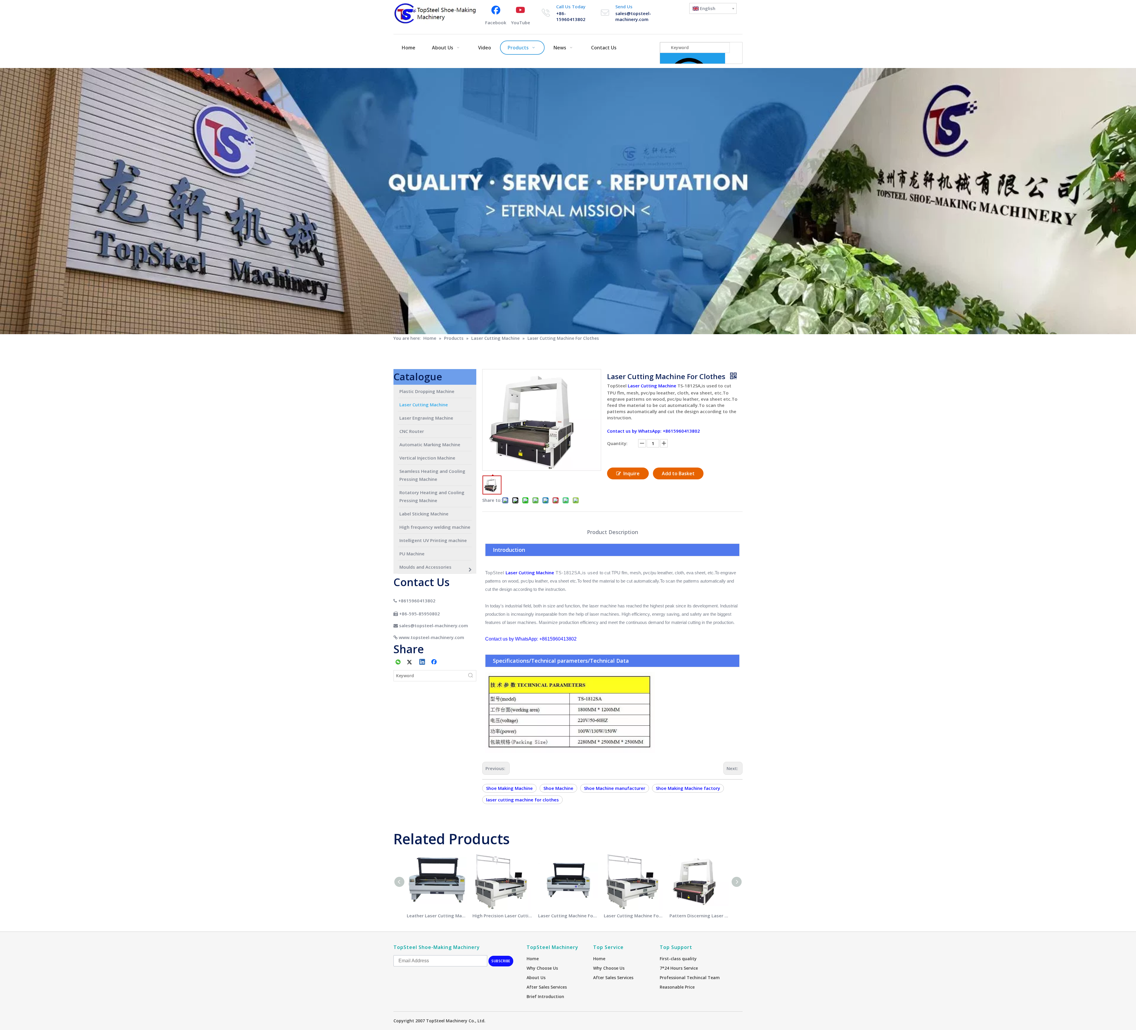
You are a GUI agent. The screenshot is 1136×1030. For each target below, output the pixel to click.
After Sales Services (547, 987)
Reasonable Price (677, 987)
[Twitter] (410, 662)
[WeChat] (398, 662)
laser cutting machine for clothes (522, 800)
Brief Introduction (545, 996)
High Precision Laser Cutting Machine (502, 916)
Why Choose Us (542, 968)
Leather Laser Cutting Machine (437, 916)
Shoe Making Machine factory (688, 788)
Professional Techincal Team (690, 977)
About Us (536, 977)
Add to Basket (678, 473)
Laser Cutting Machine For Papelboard (568, 916)
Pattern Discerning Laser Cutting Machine (699, 916)
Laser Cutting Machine (652, 386)
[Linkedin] (422, 662)
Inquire (631, 473)
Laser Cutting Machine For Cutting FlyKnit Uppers (634, 916)
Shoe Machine (558, 788)
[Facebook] (434, 662)
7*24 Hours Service (679, 968)
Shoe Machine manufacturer (614, 788)
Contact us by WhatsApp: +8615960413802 (653, 431)
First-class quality (678, 958)
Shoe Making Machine (509, 788)
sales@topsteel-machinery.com (633, 16)
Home (533, 958)
